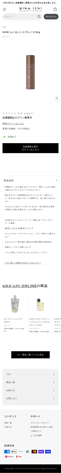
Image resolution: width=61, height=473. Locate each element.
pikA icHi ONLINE (20, 286)
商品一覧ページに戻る (32, 354)
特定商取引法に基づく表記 (41, 427)
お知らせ (8, 427)
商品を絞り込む (51, 17)
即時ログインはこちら (13, 123)
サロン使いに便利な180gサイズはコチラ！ (23, 263)
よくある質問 (36, 435)
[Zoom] (56, 98)
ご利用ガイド (36, 431)
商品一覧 (8, 423)
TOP (4, 27)
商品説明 (9, 180)
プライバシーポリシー (39, 423)
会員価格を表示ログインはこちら (30, 148)
